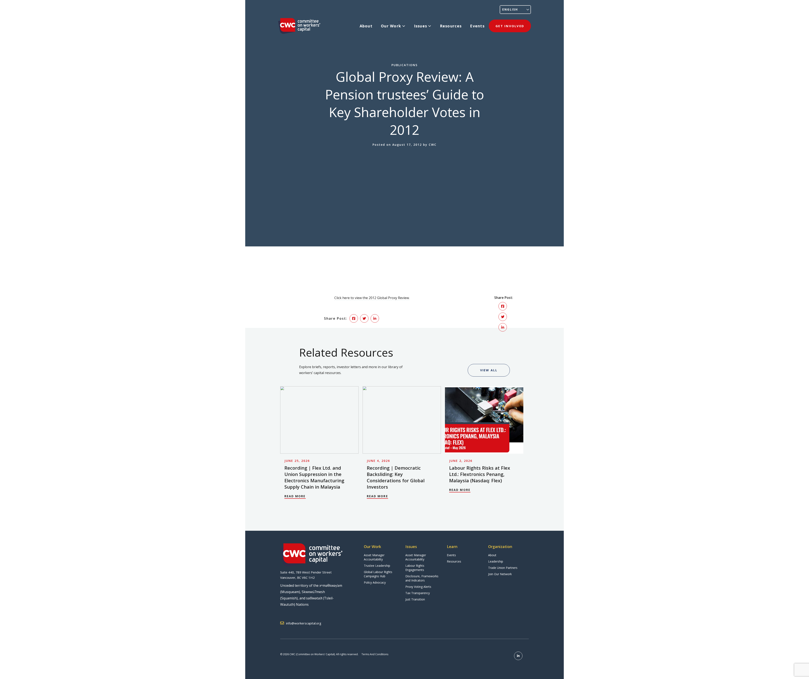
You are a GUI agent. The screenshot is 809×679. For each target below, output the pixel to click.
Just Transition (415, 599)
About (366, 25)
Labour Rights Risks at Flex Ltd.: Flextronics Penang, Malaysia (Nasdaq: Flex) (479, 474)
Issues (420, 25)
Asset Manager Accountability (374, 557)
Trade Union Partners (502, 568)
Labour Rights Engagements (414, 568)
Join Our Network (500, 574)
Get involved (510, 26)
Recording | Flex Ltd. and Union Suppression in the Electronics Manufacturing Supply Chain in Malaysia (314, 477)
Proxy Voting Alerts (418, 587)
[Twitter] (502, 317)
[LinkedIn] (502, 327)
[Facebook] (502, 306)
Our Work (391, 25)
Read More (295, 496)
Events (477, 25)
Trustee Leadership (377, 566)
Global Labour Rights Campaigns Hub (378, 574)
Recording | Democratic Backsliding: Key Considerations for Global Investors (396, 477)
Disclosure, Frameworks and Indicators (421, 578)
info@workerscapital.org (303, 623)
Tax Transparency (417, 593)
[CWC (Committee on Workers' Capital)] (299, 26)
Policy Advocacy (375, 582)
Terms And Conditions (375, 654)
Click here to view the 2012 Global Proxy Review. (372, 297)
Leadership (495, 561)
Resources (451, 25)
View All (488, 370)
